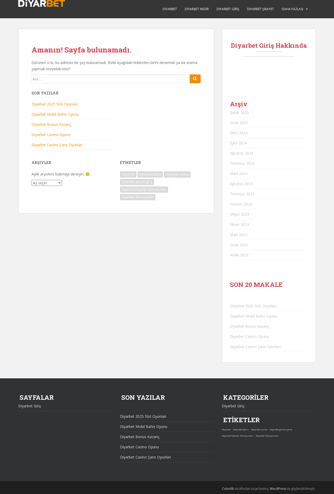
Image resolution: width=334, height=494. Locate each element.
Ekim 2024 (238, 132)
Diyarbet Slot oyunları (138, 197)
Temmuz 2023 (242, 193)
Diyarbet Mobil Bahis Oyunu (55, 114)
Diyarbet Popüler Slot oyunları (144, 189)
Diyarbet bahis (150, 174)
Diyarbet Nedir (197, 9)
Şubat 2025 (239, 112)
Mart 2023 (238, 234)
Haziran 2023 (241, 204)
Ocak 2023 (239, 244)
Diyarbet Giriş (228, 9)
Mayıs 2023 (239, 214)
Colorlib (228, 488)
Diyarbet (170, 9)
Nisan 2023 (239, 224)
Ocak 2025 (239, 122)
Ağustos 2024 (241, 153)
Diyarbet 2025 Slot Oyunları (55, 104)
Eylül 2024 (238, 142)
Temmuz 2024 (242, 163)
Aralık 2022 (239, 254)
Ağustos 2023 (241, 183)
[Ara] (195, 78)
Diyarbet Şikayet (260, 9)
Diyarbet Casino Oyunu (51, 134)
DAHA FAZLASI (292, 9)
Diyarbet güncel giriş (137, 182)
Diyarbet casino (177, 174)
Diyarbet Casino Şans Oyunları (57, 144)
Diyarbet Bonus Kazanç (51, 124)
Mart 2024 (238, 173)
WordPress (278, 488)
